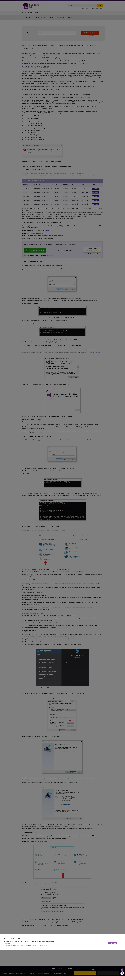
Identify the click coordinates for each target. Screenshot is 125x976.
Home (83, 8)
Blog (101, 8)
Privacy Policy (97, 45)
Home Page (25, 12)
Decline (108, 973)
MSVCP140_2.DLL (33, 12)
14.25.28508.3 (26, 196)
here (47, 230)
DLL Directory (96, 8)
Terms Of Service (57, 968)
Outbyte (69, 45)
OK (58, 156)
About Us (49, 968)
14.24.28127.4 (26, 188)
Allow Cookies (85, 973)
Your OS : (30, 33)
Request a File (89, 8)
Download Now (90, 33)
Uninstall (96, 253)
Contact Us (75, 968)
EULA (91, 45)
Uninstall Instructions (76, 45)
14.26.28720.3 (26, 204)
